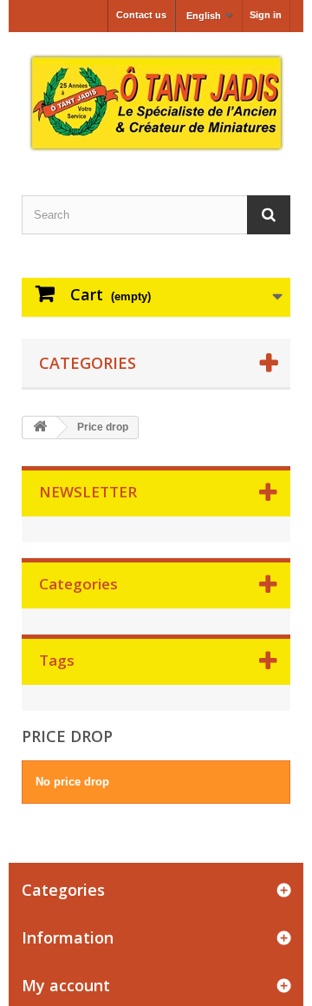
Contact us (141, 15)
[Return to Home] (39, 427)
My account (66, 985)
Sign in (266, 15)
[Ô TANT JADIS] (156, 103)
